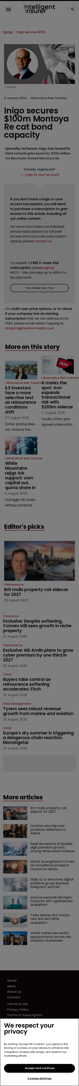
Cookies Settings (39, 1078)
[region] (39, 1052)
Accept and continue (39, 1068)
